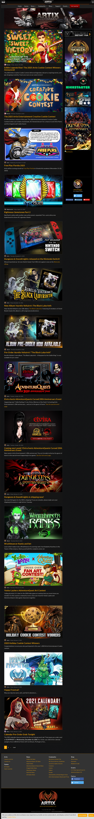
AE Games (7, 766)
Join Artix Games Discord (55, 763)
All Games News (30, 774)
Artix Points (74, 759)
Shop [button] (50, 6)
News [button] (33, 6)
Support (57, 6)
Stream (51, 772)
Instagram (79, 199)
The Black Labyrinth (35, 308)
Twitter (79, 195)
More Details (82, 815)
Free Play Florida (29, 168)
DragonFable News (31, 768)
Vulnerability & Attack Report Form (58, 774)
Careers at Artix (8, 759)
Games (26, 6)
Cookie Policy (11, 817)
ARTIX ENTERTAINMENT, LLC (48, 806)
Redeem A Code (75, 763)
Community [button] (42, 6)
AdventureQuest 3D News (33, 761)
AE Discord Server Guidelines (57, 761)
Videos (50, 770)
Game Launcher (8, 769)
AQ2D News (29, 763)
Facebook (70, 199)
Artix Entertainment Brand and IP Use (59, 777)
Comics (51, 768)
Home (20, 6)
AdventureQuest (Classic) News (34, 766)
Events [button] (65, 6)
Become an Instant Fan (55, 759)
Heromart (73, 761)
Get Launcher (74, 6)
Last (14, 747)
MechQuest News (31, 770)
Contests (51, 766)
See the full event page (44, 455)
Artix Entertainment (57, 811)
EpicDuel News (30, 772)
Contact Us (7, 761)
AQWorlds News (30, 759)
